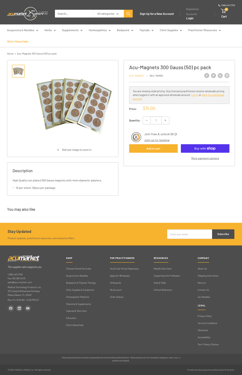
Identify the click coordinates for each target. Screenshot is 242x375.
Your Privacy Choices (208, 344)
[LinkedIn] (19, 308)
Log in (194, 95)
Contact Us (203, 289)
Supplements (70, 30)
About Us (202, 268)
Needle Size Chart (163, 268)
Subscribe (223, 234)
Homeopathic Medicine (77, 297)
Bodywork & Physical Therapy (81, 282)
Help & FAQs (160, 282)
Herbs (48, 30)
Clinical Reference (163, 289)
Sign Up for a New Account (157, 13)
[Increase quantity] (165, 120)
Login (189, 18)
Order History (116, 297)
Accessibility (204, 337)
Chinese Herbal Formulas (78, 268)
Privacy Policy (205, 316)
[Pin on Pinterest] (213, 75)
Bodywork (123, 30)
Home (10, 53)
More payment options (205, 158)
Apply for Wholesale (120, 275)
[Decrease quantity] (146, 120)
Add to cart (153, 148)
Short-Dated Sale (17, 41)
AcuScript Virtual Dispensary (124, 268)
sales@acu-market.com (20, 282)
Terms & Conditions (207, 323)
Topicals (144, 30)
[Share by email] (226, 75)
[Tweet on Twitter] (220, 75)
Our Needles (204, 297)
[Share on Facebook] (206, 75)
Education (71, 318)
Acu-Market (136, 75)
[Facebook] (11, 308)
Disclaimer (203, 330)
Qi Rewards (115, 282)
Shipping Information (208, 275)
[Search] (128, 14)
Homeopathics (98, 30)
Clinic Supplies (169, 30)
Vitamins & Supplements (78, 304)
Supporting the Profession (167, 275)
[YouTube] (28, 308)
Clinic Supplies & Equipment (80, 289)
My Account (116, 289)
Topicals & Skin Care (76, 311)
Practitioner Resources (202, 30)
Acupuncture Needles (20, 30)
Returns (202, 282)
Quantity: (135, 120)
